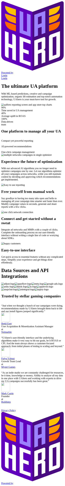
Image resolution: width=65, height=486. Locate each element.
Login (4, 75)
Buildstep (6, 402)
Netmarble (6, 332)
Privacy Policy (8, 410)
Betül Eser (6, 323)
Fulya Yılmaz (8, 358)
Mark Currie (7, 393)
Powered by (7, 72)
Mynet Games (8, 367)
